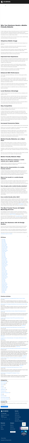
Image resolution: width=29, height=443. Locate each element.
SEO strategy (21, 203)
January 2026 (4, 245)
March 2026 (4, 243)
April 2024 (4, 269)
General (2, 384)
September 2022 (5, 286)
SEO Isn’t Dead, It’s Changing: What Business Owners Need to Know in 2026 (14, 304)
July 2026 (3, 239)
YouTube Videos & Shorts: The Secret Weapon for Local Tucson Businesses (13, 357)
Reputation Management (5, 392)
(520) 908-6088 (4, 406)
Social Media (3, 395)
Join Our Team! (12, 429)
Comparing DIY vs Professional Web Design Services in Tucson (11, 367)
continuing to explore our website (6, 233)
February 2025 (4, 258)
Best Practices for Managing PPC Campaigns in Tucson (10, 372)
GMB (1, 386)
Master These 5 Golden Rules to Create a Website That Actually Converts (13, 311)
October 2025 (4, 249)
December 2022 (4, 284)
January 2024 (4, 272)
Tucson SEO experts (19, 216)
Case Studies (3, 425)
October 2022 (4, 285)
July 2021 (3, 291)
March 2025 (4, 257)
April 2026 (4, 241)
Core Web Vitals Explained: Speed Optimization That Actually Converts (13, 327)
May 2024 (3, 268)
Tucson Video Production (5, 398)
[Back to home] (5, 1)
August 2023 (4, 278)
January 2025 (4, 259)
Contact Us (12, 427)
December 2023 (4, 273)
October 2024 (4, 263)
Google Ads (3, 387)
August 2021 (4, 290)
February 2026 (4, 244)
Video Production (18, 417)
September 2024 (5, 264)
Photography (3, 391)
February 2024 (4, 270)
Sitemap (2, 429)
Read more (24, 325)
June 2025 (3, 253)
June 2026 (3, 240)
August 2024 (4, 266)
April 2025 (4, 256)
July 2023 (3, 279)
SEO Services (17, 415)
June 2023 (3, 280)
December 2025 (4, 246)
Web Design (3, 400)
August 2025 (4, 251)
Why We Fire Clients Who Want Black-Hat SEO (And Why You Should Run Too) (14, 348)
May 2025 (3, 255)
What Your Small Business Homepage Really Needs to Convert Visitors (13, 298)
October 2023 (4, 275)
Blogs (2, 427)
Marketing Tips (3, 389)
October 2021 (4, 289)
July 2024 (3, 267)
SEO (1, 394)
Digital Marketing (4, 381)
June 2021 (3, 292)
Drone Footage (3, 383)
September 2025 (5, 250)
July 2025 (3, 252)
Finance (13, 431)
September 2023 (5, 276)
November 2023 (4, 274)
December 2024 (4, 261)
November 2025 (4, 247)
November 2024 (4, 262)
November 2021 (4, 287)
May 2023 (3, 281)
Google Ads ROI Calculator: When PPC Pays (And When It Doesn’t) (12, 318)
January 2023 (4, 282)
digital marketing (13, 214)
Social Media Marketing (5, 397)
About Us (11, 425)
